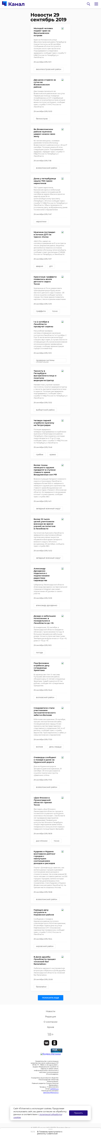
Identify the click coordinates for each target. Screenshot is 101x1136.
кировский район (44, 946)
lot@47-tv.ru (54, 1089)
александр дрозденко (46, 605)
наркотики (41, 221)
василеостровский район (48, 69)
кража (53, 454)
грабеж (39, 454)
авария (39, 266)
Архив (50, 1027)
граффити (41, 311)
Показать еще (50, 997)
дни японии (41, 841)
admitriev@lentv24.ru (51, 1092)
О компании (50, 1022)
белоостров (42, 118)
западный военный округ (48, 508)
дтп (51, 266)
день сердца (55, 747)
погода (39, 652)
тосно (55, 311)
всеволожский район (46, 168)
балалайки (41, 987)
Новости (50, 1011)
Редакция (50, 1016)
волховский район (45, 697)
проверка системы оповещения (45, 360)
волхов (39, 747)
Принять (78, 1113)
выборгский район (45, 410)
